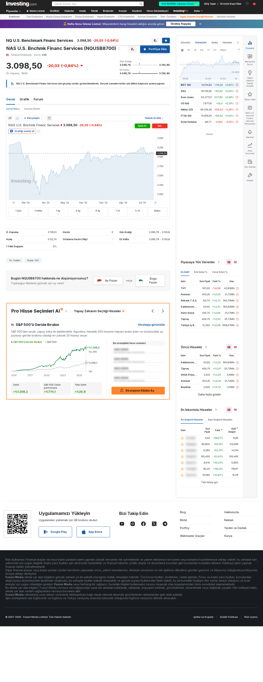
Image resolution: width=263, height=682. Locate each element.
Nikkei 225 (187, 109)
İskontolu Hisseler (226, 16)
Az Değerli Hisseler (192, 419)
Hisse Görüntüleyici (157, 11)
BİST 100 (186, 84)
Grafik (24, 99)
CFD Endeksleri (126, 16)
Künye (228, 535)
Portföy (184, 528)
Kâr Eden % (200, 272)
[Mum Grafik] (10, 118)
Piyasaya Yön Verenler (198, 262)
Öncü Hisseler (191, 347)
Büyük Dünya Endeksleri (59, 16)
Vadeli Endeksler (106, 16)
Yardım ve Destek (235, 528)
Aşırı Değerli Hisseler (220, 419)
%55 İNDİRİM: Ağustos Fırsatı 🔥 (179, 4)
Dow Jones (187, 97)
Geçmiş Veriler (32, 108)
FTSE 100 (186, 115)
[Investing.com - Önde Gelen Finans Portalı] (21, 4)
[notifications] (247, 3)
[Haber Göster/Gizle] (49, 118)
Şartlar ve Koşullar (203, 617)
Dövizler (185, 42)
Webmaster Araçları (192, 535)
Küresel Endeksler (147, 16)
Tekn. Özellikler (168, 16)
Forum (38, 99)
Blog (183, 512)
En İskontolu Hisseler (196, 410)
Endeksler (14, 16)
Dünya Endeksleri (84, 16)
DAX (183, 91)
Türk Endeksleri (34, 16)
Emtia (215, 42)
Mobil (183, 520)
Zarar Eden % (220, 272)
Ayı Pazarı (111, 280)
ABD (37, 260)
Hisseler (227, 42)
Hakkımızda (231, 512)
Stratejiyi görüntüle (151, 324)
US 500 (185, 103)
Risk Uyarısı (250, 617)
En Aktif (185, 272)
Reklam (229, 520)
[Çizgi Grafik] (17, 118)
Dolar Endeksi (189, 121)
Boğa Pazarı (153, 280)
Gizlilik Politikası (229, 617)
